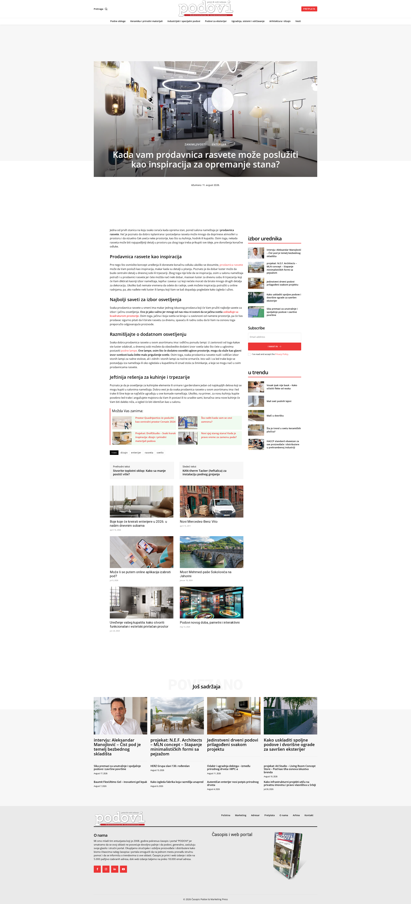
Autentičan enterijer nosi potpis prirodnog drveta (233, 783)
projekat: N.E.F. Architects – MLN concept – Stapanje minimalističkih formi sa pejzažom (282, 268)
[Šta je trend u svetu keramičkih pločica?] (256, 429)
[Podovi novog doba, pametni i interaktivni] (211, 602)
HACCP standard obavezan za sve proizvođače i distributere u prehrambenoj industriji (283, 444)
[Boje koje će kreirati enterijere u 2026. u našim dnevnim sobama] (141, 501)
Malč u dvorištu (275, 415)
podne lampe (129, 350)
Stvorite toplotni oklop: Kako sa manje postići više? (139, 472)
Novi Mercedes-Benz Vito (199, 522)
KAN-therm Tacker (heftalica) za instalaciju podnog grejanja (204, 472)
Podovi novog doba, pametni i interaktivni (210, 622)
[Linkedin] (114, 869)
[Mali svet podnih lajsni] (256, 401)
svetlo (160, 452)
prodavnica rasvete (231, 265)
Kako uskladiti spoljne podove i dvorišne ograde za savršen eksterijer (284, 297)
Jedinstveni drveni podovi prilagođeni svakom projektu (282, 283)
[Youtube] (123, 869)
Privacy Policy (281, 354)
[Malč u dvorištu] (256, 415)
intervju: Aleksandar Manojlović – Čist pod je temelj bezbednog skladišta (284, 253)
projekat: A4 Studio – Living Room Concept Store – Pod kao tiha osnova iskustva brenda (289, 769)
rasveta (149, 452)
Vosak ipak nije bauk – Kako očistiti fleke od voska (282, 387)
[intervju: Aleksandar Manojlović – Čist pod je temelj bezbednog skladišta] (256, 253)
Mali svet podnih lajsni (279, 401)
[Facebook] (97, 869)
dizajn (124, 452)
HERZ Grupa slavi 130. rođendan (170, 766)
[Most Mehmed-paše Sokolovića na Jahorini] (211, 552)
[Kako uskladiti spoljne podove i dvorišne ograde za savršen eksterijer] (256, 297)
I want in (273, 346)
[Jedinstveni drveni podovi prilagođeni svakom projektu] (256, 283)
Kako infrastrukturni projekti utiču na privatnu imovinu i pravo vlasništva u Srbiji (290, 783)
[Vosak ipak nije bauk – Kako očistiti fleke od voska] (256, 386)
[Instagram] (105, 869)
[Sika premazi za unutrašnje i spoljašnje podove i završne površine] (256, 312)
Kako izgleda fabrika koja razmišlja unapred (176, 782)
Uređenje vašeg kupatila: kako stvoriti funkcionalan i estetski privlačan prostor (139, 624)
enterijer (136, 452)
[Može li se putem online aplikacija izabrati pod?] (141, 552)
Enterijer (219, 144)
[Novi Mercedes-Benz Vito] (211, 501)
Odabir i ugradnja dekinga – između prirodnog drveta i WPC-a (228, 767)
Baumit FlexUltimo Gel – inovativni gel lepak (120, 782)
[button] (101, 9)
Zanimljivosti (195, 144)
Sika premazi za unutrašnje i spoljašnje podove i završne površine (282, 312)
